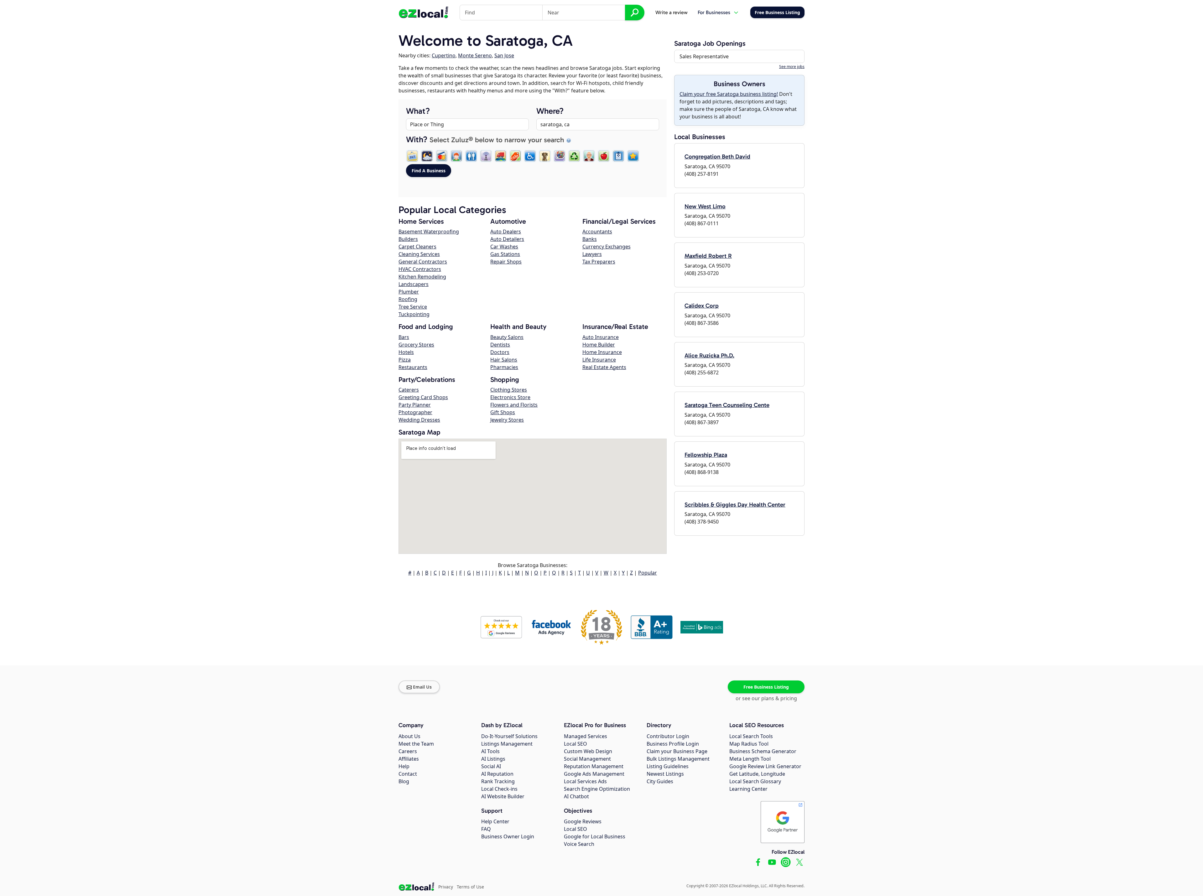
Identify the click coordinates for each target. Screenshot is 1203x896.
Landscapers (413, 284)
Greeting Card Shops (423, 397)
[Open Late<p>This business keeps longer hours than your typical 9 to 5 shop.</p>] (427, 156)
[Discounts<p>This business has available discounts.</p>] (515, 156)
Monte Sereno (475, 55)
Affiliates (408, 758)
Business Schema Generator (762, 751)
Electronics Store (510, 397)
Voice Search (579, 844)
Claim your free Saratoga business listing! (729, 94)
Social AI (491, 766)
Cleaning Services (419, 254)
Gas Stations (505, 254)
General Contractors (422, 261)
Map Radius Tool (748, 743)
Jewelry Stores (507, 419)
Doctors (499, 352)
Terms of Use (470, 887)
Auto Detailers (507, 239)
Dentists (500, 344)
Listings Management (507, 743)
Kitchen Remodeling (422, 276)
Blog (403, 781)
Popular (647, 572)
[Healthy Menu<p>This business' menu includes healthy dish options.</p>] (603, 156)
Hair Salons (503, 359)
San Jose (504, 55)
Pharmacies (504, 367)
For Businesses (714, 12)
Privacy (445, 887)
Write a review (671, 12)
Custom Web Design (588, 751)
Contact (407, 773)
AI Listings (493, 758)
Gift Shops (502, 412)
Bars (403, 337)
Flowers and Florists (514, 404)
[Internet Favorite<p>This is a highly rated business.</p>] (633, 156)
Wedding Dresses (419, 419)
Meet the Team (416, 743)
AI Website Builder (502, 796)
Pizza (404, 359)
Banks (589, 239)
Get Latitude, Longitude (757, 773)
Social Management (587, 758)
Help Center (495, 821)
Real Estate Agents (604, 367)
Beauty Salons (506, 337)
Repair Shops (506, 261)
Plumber (408, 291)
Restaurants (412, 367)
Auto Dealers (505, 231)
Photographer (415, 412)
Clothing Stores (508, 389)
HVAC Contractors (419, 269)
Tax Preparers (598, 261)
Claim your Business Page (677, 751)
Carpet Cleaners (417, 246)
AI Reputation (497, 773)
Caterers (408, 389)
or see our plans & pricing (766, 698)
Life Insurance (599, 359)
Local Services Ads (585, 781)
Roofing (407, 299)
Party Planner (414, 404)
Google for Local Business (594, 836)
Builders (408, 239)
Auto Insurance (600, 337)
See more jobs (792, 66)
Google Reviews (583, 821)
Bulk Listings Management (678, 758)
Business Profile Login (673, 743)
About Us (409, 736)
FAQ (486, 829)
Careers (407, 751)
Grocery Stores (416, 344)
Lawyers (592, 254)
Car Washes (504, 246)
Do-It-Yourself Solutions (509, 736)
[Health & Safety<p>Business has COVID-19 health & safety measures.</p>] (618, 156)
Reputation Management (593, 766)
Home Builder (598, 344)
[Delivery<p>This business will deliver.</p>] (500, 156)
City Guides (660, 781)
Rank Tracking (498, 781)
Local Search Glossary (755, 781)
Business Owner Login (507, 836)
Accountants (597, 231)
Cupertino (444, 55)
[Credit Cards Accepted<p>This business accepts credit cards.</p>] (441, 156)
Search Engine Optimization (597, 788)
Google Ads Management (594, 773)
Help (403, 766)
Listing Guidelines (668, 766)
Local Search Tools (751, 736)
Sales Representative (704, 56)
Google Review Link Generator (765, 766)
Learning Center (748, 788)
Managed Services (585, 736)
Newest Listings (665, 773)
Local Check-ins (499, 788)
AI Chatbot (576, 796)
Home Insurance (602, 352)
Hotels (406, 352)
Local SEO (575, 743)
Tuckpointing (414, 314)
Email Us (422, 687)
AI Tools (490, 751)
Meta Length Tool (750, 758)
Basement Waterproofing (428, 231)
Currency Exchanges (606, 246)
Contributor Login (668, 736)
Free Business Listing (766, 687)
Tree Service (412, 306)
